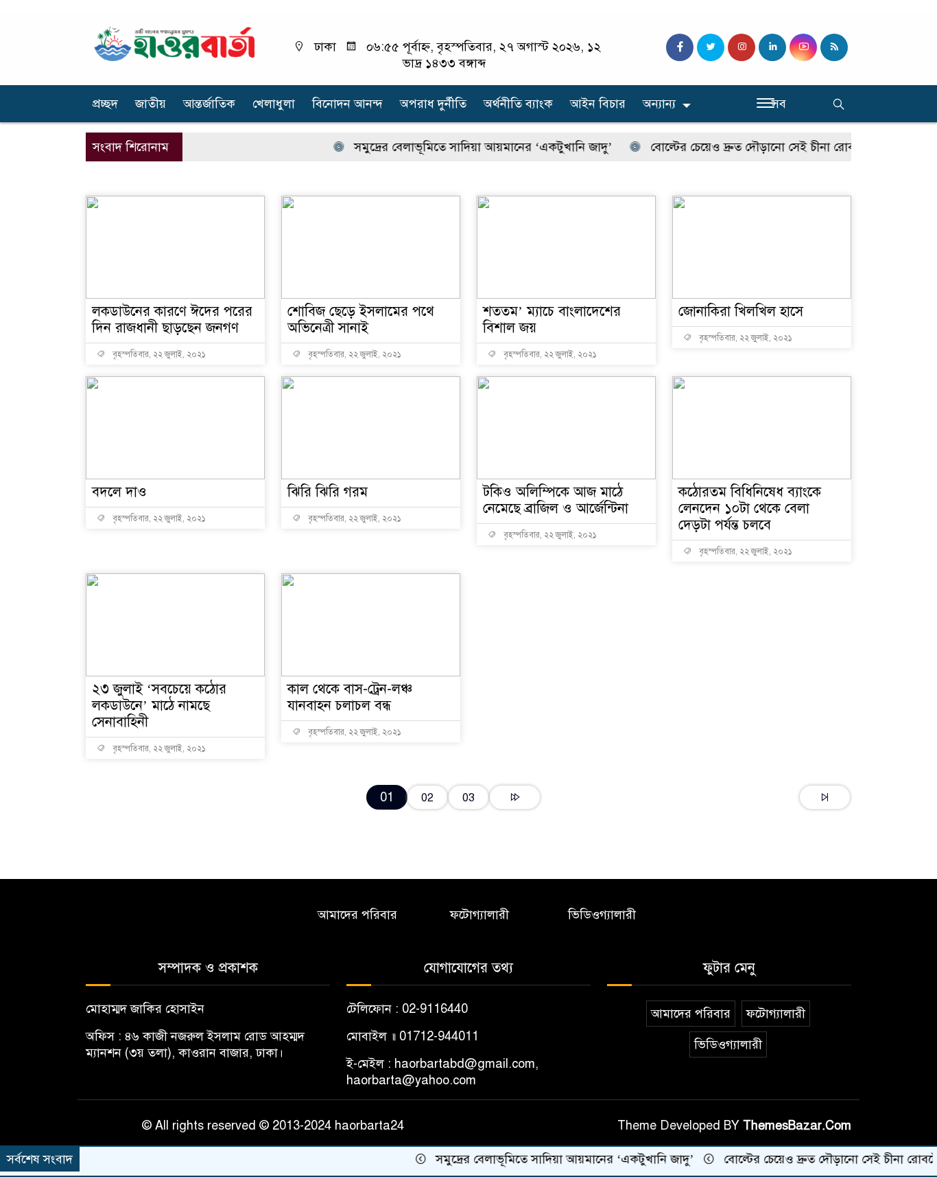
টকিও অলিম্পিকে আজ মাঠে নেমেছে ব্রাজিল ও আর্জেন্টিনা (555, 500)
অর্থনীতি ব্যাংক (518, 103)
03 (468, 797)
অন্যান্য (659, 103)
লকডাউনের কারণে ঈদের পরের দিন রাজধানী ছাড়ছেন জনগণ (172, 319)
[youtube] (803, 47)
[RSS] (834, 47)
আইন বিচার (598, 103)
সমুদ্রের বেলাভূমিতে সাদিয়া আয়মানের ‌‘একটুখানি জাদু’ (463, 147)
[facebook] (679, 47)
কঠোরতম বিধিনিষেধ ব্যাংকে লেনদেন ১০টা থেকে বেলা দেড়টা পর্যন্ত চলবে (749, 508)
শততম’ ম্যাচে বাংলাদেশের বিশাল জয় (552, 319)
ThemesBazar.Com (797, 1125)
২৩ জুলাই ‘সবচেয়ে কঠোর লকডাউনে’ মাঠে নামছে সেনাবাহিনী (159, 706)
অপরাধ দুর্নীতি (433, 103)
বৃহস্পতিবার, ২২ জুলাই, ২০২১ (158, 354)
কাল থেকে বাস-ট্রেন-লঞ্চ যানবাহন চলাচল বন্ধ (349, 697)
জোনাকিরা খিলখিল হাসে (740, 311)
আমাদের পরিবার (357, 914)
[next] (515, 797)
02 (427, 797)
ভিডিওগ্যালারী (602, 914)
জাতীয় (150, 103)
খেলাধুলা (273, 103)
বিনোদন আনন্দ (347, 103)
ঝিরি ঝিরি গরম (327, 492)
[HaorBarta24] (175, 42)
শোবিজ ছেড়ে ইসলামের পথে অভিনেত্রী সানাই (360, 319)
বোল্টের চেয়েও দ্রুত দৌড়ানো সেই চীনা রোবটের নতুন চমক (767, 147)
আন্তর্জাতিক (209, 103)
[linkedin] (772, 47)
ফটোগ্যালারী (479, 914)
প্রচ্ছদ (105, 103)
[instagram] (741, 47)
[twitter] (710, 47)
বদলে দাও (119, 492)
